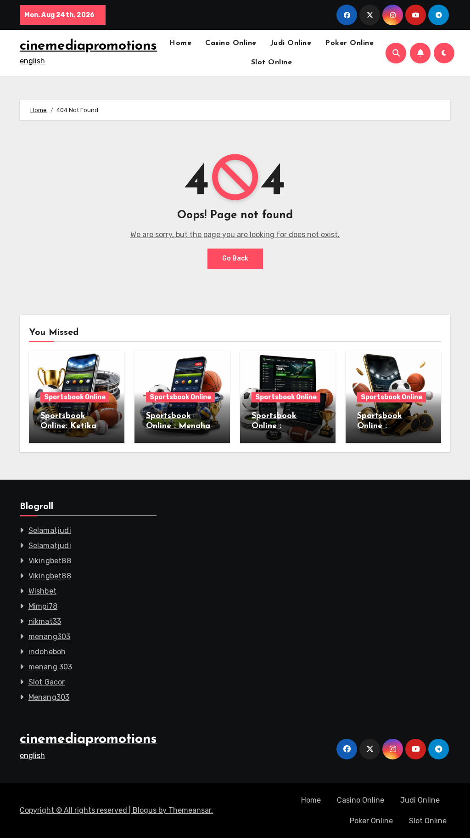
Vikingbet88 (49, 560)
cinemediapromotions (88, 46)
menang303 (49, 636)
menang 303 (50, 666)
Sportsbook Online (75, 397)
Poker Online (349, 43)
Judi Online (291, 43)
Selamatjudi (49, 530)
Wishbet (42, 591)
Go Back (235, 258)
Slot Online (271, 62)
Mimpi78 (42, 606)
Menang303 (49, 697)
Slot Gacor (46, 682)
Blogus (145, 810)
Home (180, 43)
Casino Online (231, 43)
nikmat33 (45, 621)
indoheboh (47, 651)
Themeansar (189, 810)
